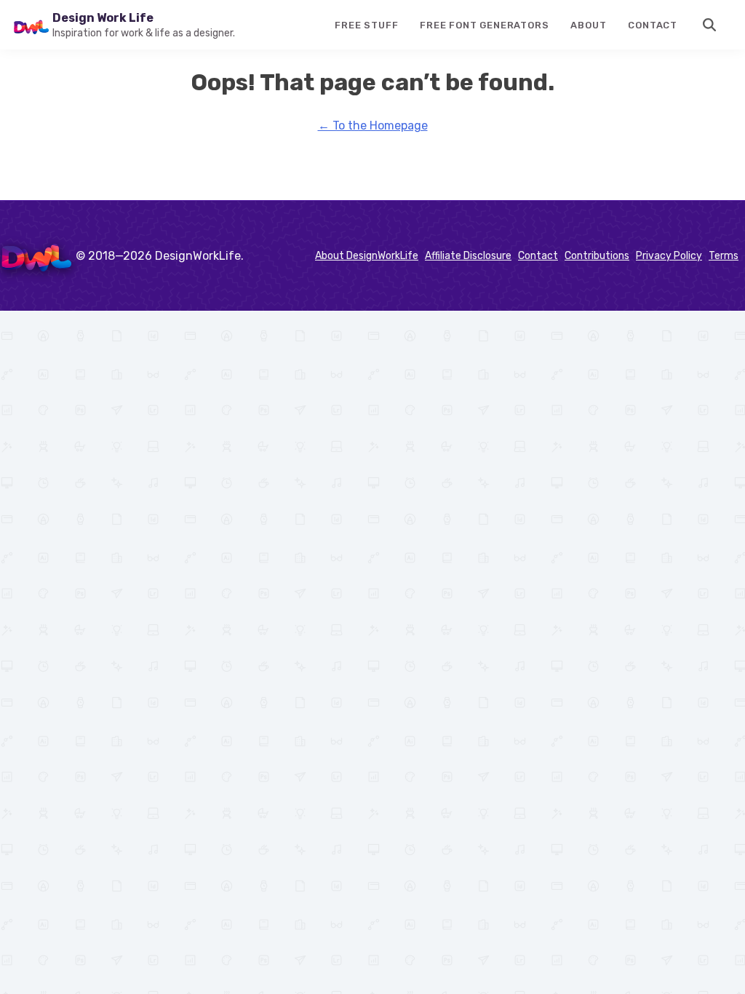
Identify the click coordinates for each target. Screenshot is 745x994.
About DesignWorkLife (366, 256)
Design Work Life (103, 18)
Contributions (597, 256)
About (588, 25)
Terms (723, 256)
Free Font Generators (484, 25)
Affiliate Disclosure (468, 256)
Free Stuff (366, 25)
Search (710, 25)
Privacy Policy (669, 256)
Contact (652, 25)
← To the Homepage (373, 125)
